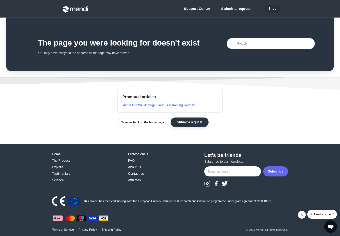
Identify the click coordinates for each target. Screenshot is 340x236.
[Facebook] (216, 183)
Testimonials (61, 173)
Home (56, 154)
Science (58, 180)
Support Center (197, 9)
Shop (272, 8)
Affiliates (134, 180)
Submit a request (235, 9)
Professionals (138, 154)
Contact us (136, 173)
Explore (57, 167)
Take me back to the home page (142, 122)
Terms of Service (63, 229)
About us (134, 167)
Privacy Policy (88, 229)
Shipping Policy (111, 229)
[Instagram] (207, 183)
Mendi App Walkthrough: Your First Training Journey (158, 105)
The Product (61, 160)
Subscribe (275, 171)
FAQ (131, 160)
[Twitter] (225, 183)
